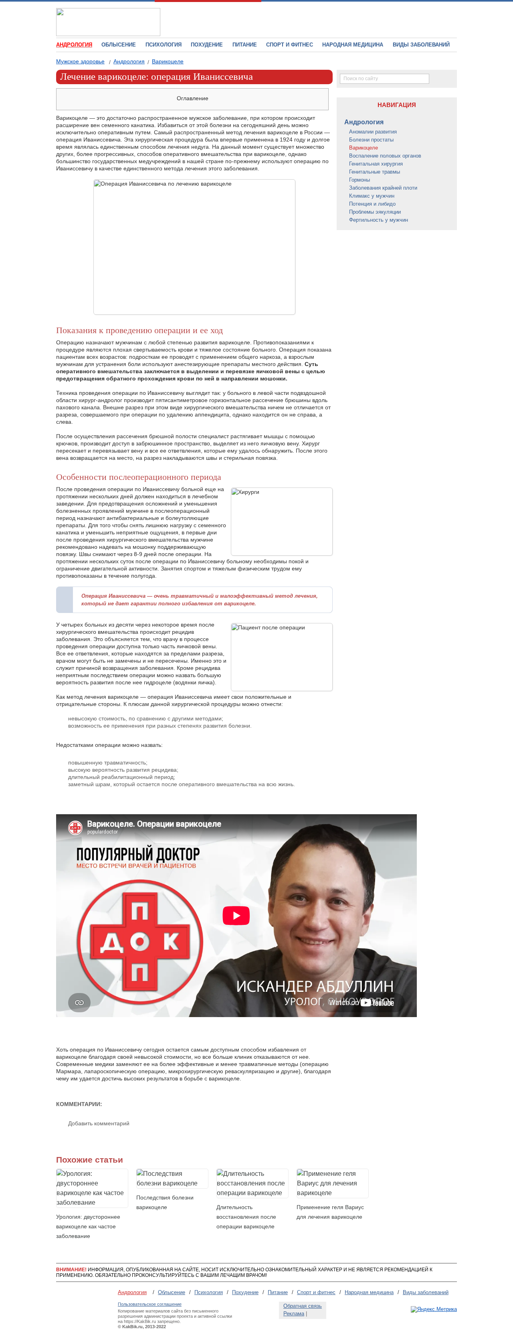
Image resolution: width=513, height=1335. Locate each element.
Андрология (129, 61)
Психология (163, 45)
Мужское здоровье (80, 61)
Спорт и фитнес (289, 45)
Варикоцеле (168, 61)
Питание (244, 45)
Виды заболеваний (421, 45)
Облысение (118, 45)
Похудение (207, 45)
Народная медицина (352, 45)
